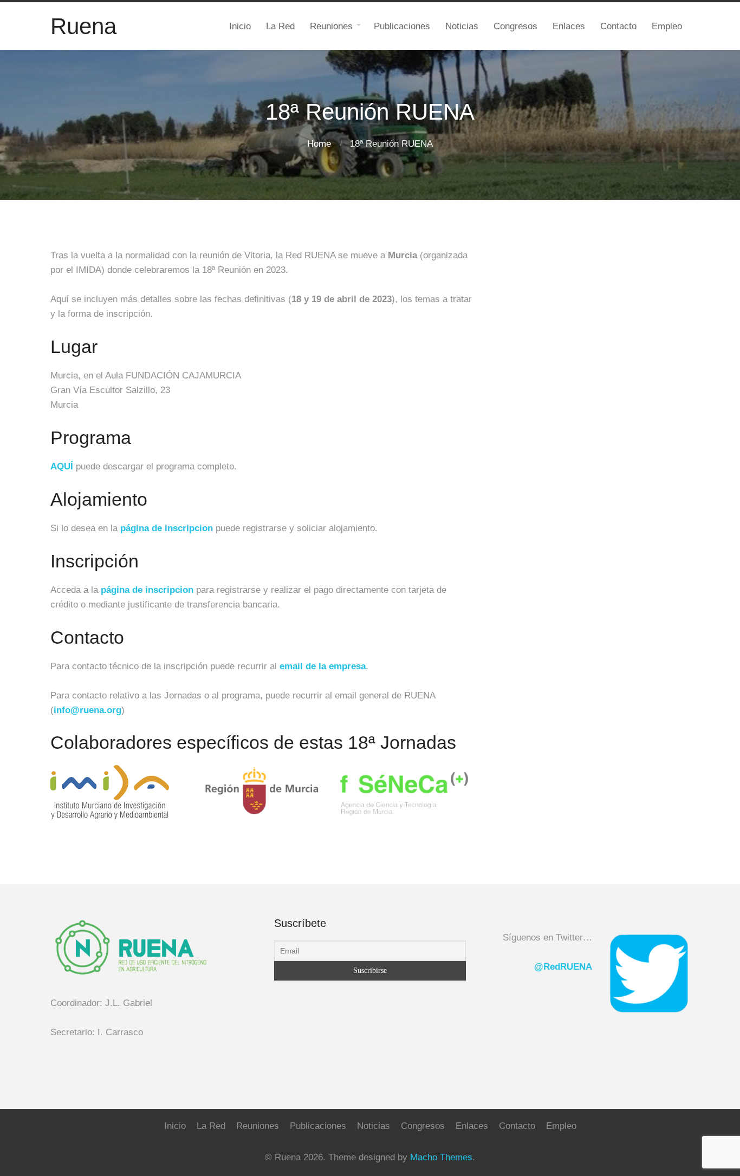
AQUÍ (63, 466)
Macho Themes (441, 1157)
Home (319, 144)
